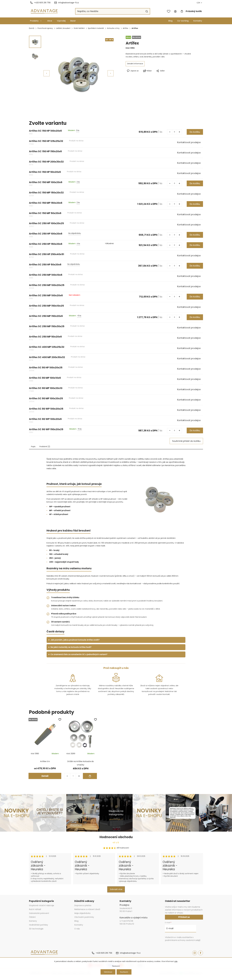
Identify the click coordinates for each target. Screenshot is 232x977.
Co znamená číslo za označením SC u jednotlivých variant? (79, 654)
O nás (77, 928)
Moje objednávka (82, 913)
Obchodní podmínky (84, 917)
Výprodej (61, 20)
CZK (198, 3)
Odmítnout (108, 972)
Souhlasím (124, 972)
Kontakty (197, 20)
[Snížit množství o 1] (169, 131)
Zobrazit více (116, 889)
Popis (33, 446)
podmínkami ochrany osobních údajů (182, 940)
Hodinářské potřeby (38, 924)
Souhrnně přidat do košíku (186, 441)
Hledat (146, 11)
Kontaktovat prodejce (189, 142)
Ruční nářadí (35, 909)
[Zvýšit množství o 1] (179, 131)
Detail (45, 775)
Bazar (73, 20)
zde (175, 961)
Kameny (33, 921)
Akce (49, 20)
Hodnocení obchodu (116, 837)
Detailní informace (135, 63)
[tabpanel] (45, 748)
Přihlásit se (184, 917)
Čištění (32, 917)
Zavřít (170, 75)
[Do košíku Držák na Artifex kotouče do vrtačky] (90, 776)
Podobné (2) (45, 446)
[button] (111, 73)
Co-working (182, 20)
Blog (170, 20)
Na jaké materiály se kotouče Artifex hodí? (71, 647)
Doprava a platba (82, 905)
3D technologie (36, 928)
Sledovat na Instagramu (116, 812)
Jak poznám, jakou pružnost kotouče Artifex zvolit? (75, 640)
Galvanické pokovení (39, 913)
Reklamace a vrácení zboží (87, 909)
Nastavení (116, 966)
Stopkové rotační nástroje (41, 905)
